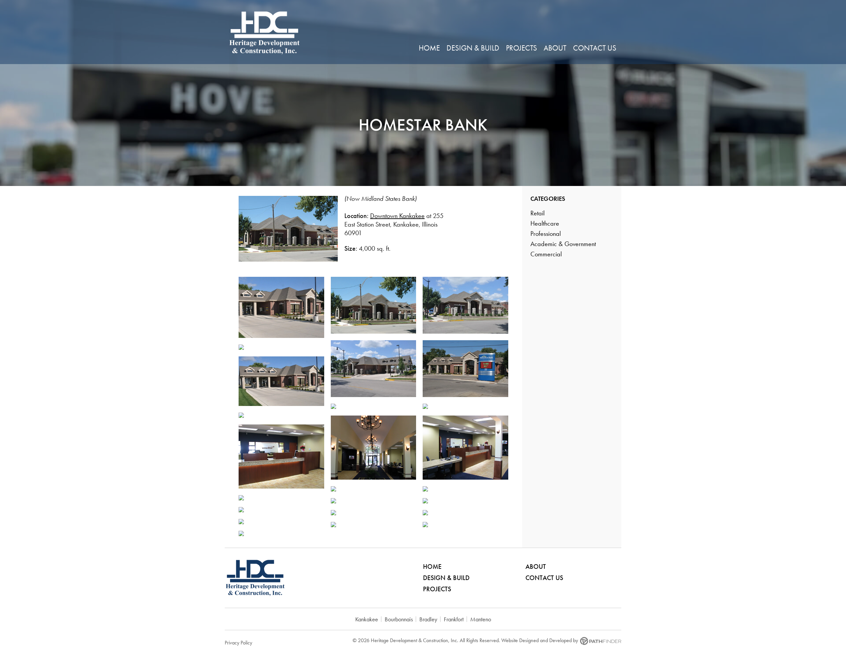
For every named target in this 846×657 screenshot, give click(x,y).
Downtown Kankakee (397, 215)
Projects (437, 589)
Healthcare (544, 223)
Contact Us (544, 577)
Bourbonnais (399, 619)
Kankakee (366, 619)
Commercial (546, 254)
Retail (537, 213)
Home (432, 566)
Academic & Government (563, 243)
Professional (545, 233)
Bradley (428, 619)
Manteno (480, 619)
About (535, 566)
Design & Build (446, 577)
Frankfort (454, 619)
